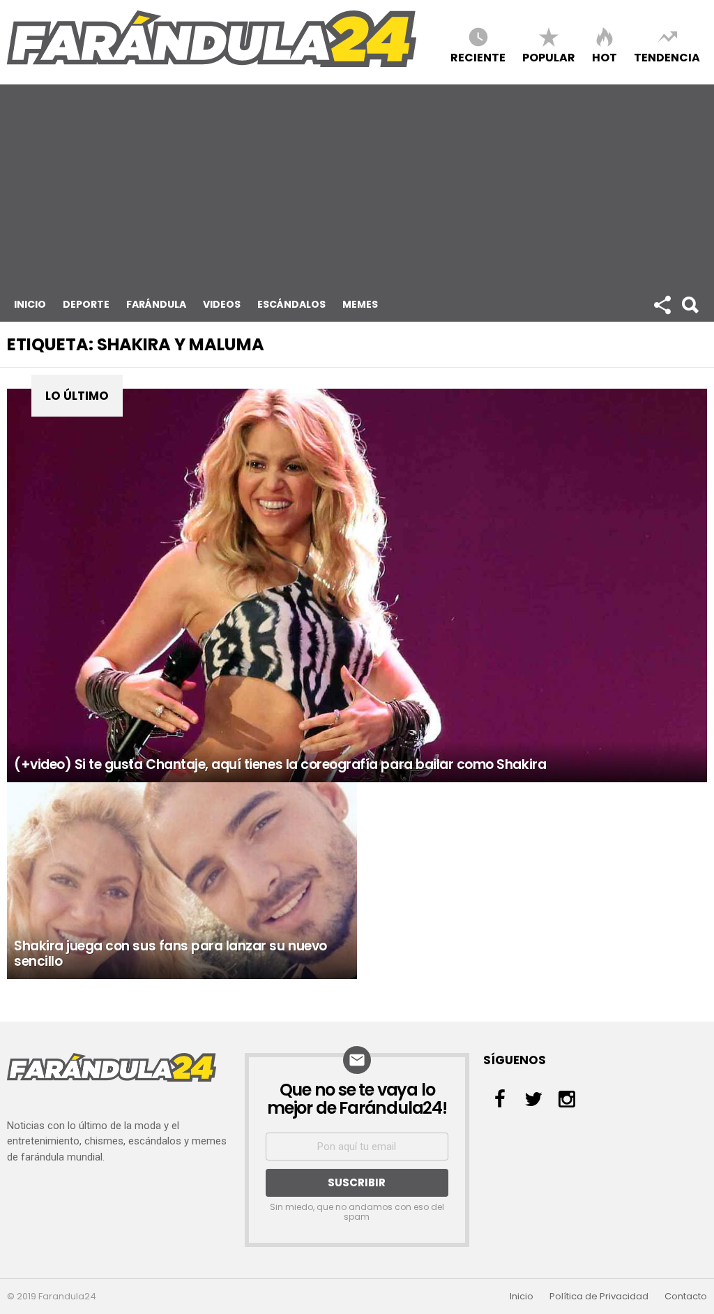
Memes (360, 304)
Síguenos (661, 304)
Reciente (478, 57)
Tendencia (667, 57)
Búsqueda (689, 304)
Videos (222, 304)
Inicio (30, 304)
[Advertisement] (357, 182)
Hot (604, 57)
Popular (548, 57)
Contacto (685, 1296)
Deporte (86, 304)
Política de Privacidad (598, 1296)
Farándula (156, 304)
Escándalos (291, 304)
